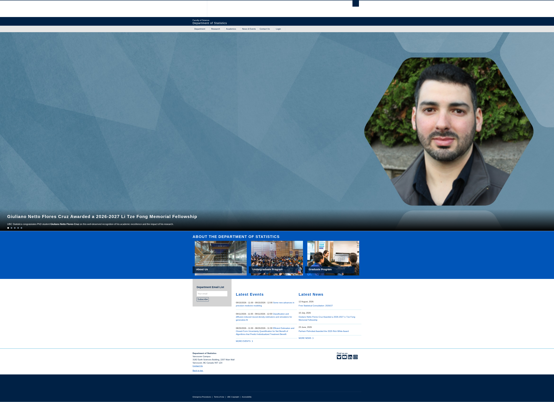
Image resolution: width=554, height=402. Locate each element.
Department (199, 29)
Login (278, 29)
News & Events (249, 29)
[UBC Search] (355, 3)
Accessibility (246, 397)
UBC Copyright (233, 397)
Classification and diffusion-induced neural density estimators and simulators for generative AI (264, 317)
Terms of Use (219, 397)
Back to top (198, 370)
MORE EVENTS (243, 341)
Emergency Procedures (202, 397)
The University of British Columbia (198, 8)
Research (215, 29)
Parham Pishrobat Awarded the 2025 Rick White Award (324, 331)
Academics (231, 29)
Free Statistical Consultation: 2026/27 (316, 305)
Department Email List (210, 287)
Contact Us (265, 29)
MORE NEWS (305, 338)
